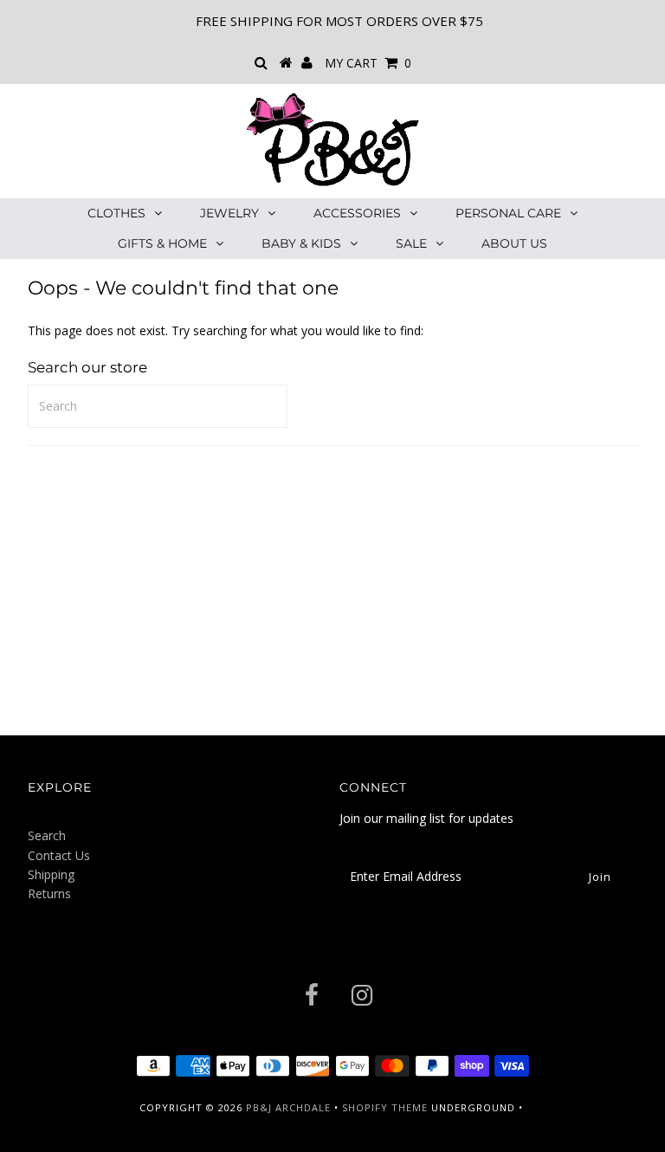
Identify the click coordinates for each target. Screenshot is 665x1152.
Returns (49, 893)
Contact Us (59, 855)
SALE (411, 243)
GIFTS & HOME (162, 243)
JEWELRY (229, 213)
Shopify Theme (385, 1107)
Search (47, 835)
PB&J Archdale (288, 1107)
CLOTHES (116, 213)
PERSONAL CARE (508, 213)
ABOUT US (514, 243)
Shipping (51, 874)
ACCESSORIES (357, 213)
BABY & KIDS (301, 243)
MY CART (368, 63)
